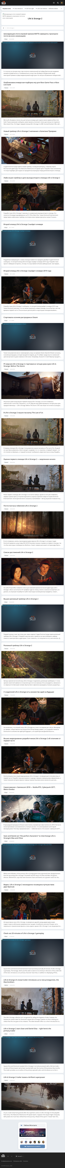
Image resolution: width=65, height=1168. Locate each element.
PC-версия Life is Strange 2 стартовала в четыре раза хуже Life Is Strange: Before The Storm (30, 365)
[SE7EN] (4, 3)
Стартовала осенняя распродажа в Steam (21, 317)
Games (6, 985)
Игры (6, 39)
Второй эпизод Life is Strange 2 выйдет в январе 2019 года (27, 271)
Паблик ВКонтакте (30, 1125)
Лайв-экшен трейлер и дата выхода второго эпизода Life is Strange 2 (32, 178)
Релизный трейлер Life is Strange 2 (18, 645)
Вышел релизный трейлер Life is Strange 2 (21, 599)
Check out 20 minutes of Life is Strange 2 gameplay (24, 933)
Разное (6, 88)
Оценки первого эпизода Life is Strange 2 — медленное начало (29, 459)
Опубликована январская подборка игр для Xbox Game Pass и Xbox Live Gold (31, 83)
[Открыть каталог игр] (60, 8)
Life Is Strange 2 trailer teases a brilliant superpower (24, 1077)
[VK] (8, 1156)
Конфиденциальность (6, 1161)
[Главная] (4, 28)
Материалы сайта (17, 1161)
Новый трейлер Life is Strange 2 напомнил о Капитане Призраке (30, 131)
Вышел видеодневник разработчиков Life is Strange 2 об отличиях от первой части (32, 739)
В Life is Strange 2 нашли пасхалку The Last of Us (23, 413)
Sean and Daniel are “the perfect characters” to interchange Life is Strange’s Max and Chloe (29, 837)
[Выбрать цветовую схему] (61, 3)
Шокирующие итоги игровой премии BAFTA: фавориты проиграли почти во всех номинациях (31, 35)
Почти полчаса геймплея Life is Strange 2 (20, 506)
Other (6, 841)
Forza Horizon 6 (19, 8)
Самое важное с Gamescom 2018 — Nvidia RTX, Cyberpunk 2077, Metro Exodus (29, 788)
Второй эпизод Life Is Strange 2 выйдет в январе (23, 224)
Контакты (25, 1161)
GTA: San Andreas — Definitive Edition (47, 8)
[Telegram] (11, 1156)
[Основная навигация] (54, 3)
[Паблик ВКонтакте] (22, 1125)
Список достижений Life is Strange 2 (18, 552)
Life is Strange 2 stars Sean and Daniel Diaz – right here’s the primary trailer (27, 1030)
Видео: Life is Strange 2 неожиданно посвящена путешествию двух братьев (29, 886)
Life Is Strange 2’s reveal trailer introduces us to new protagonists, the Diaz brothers (31, 981)
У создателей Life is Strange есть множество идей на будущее (29, 692)
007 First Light (30, 8)
